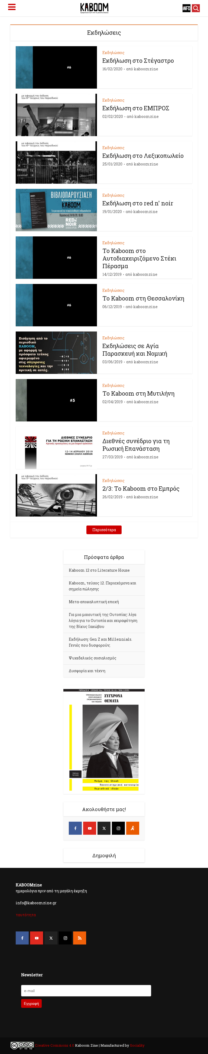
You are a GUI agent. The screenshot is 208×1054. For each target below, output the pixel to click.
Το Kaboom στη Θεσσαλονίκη (143, 298)
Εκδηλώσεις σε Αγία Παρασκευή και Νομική (134, 349)
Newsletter (32, 974)
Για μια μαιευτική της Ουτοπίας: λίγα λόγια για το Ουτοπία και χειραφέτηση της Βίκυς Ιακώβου (103, 620)
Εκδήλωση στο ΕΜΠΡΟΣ (135, 108)
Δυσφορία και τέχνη (87, 670)
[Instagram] (118, 828)
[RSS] (79, 937)
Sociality (137, 1045)
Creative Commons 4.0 (54, 1045)
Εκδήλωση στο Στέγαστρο (138, 60)
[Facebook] (75, 828)
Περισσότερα (104, 529)
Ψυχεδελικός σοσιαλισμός (92, 658)
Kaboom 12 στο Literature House (99, 570)
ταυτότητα (26, 914)
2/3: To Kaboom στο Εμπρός (141, 488)
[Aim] (132, 828)
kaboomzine (146, 69)
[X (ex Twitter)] (104, 828)
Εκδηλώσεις (113, 52)
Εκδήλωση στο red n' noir (137, 203)
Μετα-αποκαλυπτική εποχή (94, 601)
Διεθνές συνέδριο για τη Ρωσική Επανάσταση (136, 444)
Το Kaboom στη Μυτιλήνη (138, 393)
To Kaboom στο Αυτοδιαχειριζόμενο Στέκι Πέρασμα (139, 258)
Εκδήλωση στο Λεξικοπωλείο (143, 155)
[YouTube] (89, 828)
